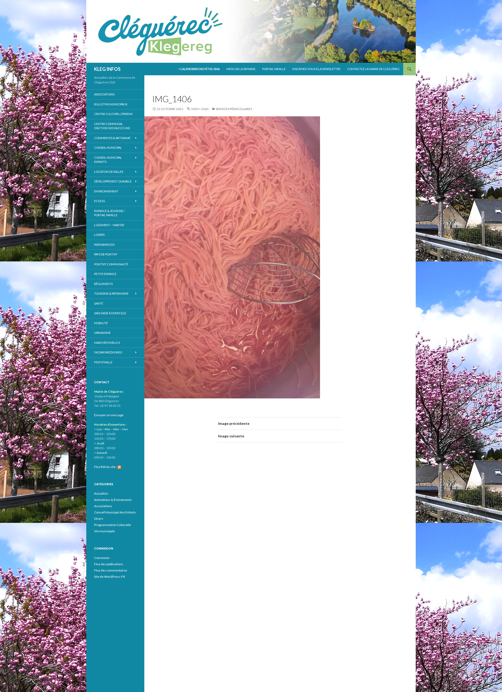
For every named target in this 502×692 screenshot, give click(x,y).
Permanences (104, 244)
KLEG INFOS (107, 69)
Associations (104, 94)
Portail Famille (274, 69)
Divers (98, 519)
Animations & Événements (113, 500)
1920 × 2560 (199, 109)
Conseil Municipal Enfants (108, 160)
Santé (98, 303)
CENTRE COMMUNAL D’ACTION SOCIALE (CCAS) (112, 126)
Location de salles (108, 171)
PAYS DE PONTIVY (105, 254)
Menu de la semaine (240, 69)
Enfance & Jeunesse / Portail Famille (109, 213)
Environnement (106, 191)
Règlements (103, 283)
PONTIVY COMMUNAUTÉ (111, 264)
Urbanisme (102, 332)
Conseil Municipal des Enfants (115, 512)
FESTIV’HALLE (103, 362)
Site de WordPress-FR (109, 577)
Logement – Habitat (109, 225)
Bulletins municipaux (110, 104)
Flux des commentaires (110, 570)
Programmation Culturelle (112, 525)
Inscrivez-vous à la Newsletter (316, 69)
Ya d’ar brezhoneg (108, 352)
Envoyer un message (108, 415)
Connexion (102, 558)
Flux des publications (108, 564)
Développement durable (113, 181)
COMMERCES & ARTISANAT (112, 138)
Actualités (101, 493)
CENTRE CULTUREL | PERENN (113, 114)
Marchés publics (107, 342)
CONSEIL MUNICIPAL (108, 147)
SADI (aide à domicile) (110, 313)
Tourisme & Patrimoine (111, 293)
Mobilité (101, 323)
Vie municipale (104, 531)
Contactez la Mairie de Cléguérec (373, 69)
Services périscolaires (234, 109)
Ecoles (99, 201)
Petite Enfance (105, 274)
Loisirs (99, 234)
